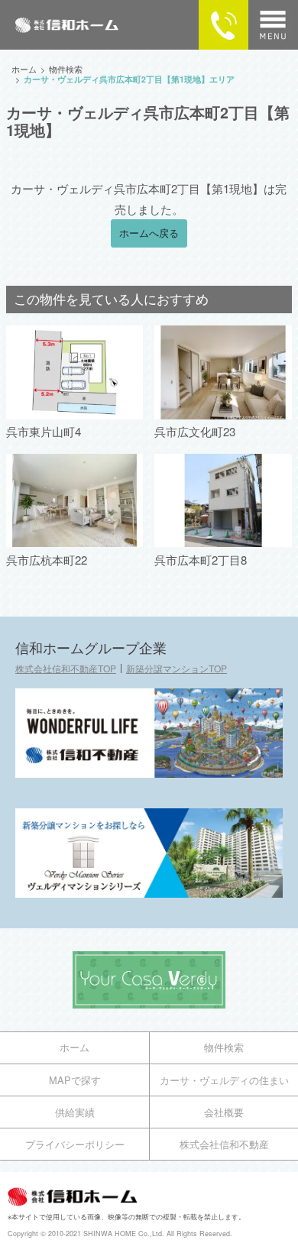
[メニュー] (273, 25)
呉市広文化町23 (194, 431)
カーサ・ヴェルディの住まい (224, 1080)
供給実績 (75, 1112)
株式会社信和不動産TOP (65, 668)
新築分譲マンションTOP (176, 668)
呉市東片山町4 (43, 431)
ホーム (74, 1047)
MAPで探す (75, 1080)
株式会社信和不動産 (224, 1144)
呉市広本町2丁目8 (200, 560)
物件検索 (224, 1047)
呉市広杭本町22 (46, 560)
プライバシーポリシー (75, 1144)
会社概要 (224, 1112)
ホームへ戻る (149, 233)
